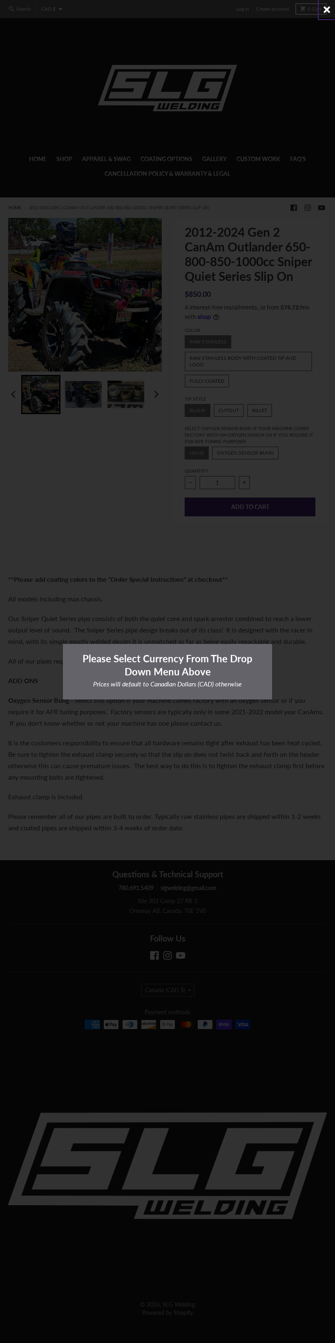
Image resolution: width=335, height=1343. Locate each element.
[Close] (327, 9)
